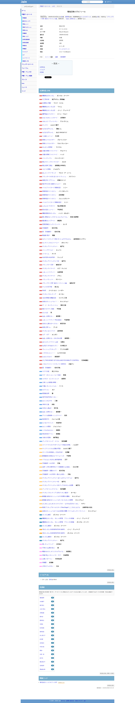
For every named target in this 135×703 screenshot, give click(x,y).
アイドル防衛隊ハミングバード (52, 415)
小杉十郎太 (46, 609)
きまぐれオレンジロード (49, 117)
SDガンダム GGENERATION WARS (53, 529)
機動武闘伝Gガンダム (49, 213)
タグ (23, 54)
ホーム (24, 10)
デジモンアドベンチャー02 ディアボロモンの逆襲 (57, 485)
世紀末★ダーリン (47, 434)
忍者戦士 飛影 (46, 103)
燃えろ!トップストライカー (50, 162)
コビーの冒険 (46, 169)
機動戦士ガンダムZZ (48, 106)
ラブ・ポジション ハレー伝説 (51, 375)
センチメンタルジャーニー (50, 242)
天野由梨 (46, 612)
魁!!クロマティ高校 (48, 309)
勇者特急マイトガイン (49, 191)
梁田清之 (46, 620)
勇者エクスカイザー (48, 140)
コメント (48, 57)
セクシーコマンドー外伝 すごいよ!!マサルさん (56, 239)
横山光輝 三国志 (47, 165)
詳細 (41, 57)
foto (23, 83)
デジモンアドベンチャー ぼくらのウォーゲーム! (57, 478)
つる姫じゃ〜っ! (47, 136)
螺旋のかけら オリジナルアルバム (52, 551)
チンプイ (45, 125)
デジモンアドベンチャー (49, 246)
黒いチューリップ (47, 544)
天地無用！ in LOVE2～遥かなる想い (53, 474)
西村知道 (46, 631)
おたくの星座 (46, 426)
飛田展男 (46, 597)
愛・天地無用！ (47, 367)
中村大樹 (46, 646)
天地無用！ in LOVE (48, 463)
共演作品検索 (25, 42)
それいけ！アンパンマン (49, 121)
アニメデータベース (27, 64)
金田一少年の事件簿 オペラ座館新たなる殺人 (56, 467)
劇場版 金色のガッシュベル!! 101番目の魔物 (55, 496)
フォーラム (25, 68)
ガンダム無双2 (46, 525)
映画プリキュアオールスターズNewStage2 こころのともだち (61, 507)
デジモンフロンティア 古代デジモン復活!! (55, 492)
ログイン (109, 2)
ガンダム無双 (46, 514)
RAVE (44, 290)
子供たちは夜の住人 (48, 548)
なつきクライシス (47, 423)
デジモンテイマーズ (48, 268)
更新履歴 (63, 57)
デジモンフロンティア (49, 294)
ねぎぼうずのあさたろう (49, 345)
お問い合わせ (70, 700)
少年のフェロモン (47, 566)
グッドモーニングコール (49, 489)
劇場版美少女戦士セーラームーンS (53, 456)
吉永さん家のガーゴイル (49, 323)
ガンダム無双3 (46, 536)
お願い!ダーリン (47, 559)
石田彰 (46, 624)
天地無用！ (45, 228)
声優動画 (24, 33)
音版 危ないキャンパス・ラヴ (51, 555)
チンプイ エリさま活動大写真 (51, 448)
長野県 (67, 16)
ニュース (24, 87)
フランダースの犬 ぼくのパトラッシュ (54, 176)
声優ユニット (25, 24)
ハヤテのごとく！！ (48, 353)
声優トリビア (25, 36)
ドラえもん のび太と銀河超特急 (52, 459)
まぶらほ (45, 312)
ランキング (25, 51)
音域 (50, 579)
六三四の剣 (45, 99)
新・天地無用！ (47, 231)
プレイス (24, 79)
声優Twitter (25, 30)
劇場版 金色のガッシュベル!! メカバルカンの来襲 (57, 500)
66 (62, 16)
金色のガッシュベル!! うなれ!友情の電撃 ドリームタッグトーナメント (64, 511)
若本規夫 (46, 643)
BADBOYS (45, 419)
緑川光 (46, 658)
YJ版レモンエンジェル (49, 386)
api (85, 700)
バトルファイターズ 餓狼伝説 (51, 187)
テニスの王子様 (47, 287)
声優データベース (27, 14)
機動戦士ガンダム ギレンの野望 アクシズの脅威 (58, 518)
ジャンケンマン (47, 158)
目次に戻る (111, 569)
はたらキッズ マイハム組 (50, 342)
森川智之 (46, 605)
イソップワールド (47, 250)
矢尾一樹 (46, 654)
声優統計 (24, 48)
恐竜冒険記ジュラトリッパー (51, 224)
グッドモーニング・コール (50, 441)
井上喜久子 (46, 635)
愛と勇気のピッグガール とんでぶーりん (55, 217)
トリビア (42, 69)
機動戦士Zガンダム (48, 95)
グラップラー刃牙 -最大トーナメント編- (54, 283)
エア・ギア (45, 334)
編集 (56, 57)
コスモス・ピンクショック (50, 378)
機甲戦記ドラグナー (48, 114)
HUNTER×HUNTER (48, 257)
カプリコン (45, 389)
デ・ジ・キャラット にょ (50, 305)
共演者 (42, 72)
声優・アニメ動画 (27, 75)
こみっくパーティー (48, 272)
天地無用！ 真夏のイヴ (49, 470)
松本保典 (46, 628)
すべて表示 (111, 673)
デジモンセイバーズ (48, 331)
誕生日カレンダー (26, 21)
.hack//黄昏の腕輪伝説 (49, 298)
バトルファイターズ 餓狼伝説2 (51, 202)
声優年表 (24, 45)
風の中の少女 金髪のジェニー (51, 184)
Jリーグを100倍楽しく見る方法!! (52, 452)
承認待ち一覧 (25, 61)
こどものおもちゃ (47, 430)
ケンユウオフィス (86, 16)
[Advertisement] (28, 121)
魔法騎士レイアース (48, 220)
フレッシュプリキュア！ (49, 349)
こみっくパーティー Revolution (51, 320)
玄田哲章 (46, 665)
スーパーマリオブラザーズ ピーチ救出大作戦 (56, 445)
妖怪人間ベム (46, 327)
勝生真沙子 (46, 661)
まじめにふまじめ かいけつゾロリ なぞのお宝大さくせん (60, 503)
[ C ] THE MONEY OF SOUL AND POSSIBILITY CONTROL (60, 360)
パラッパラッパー (47, 279)
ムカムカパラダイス (48, 206)
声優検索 (24, 17)
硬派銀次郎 (45, 393)
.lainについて (79, 700)
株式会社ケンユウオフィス (47, 682)
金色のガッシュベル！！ (49, 301)
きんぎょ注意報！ (47, 147)
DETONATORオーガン (49, 397)
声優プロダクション (27, 27)
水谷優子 (46, 601)
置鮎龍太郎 (46, 669)
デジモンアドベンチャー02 (50, 261)
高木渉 (46, 616)
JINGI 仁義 (45, 404)
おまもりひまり (47, 356)
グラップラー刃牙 (47, 264)
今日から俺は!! (46, 408)
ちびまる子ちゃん (47, 128)
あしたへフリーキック (49, 173)
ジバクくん (45, 253)
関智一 (46, 650)
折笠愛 (46, 639)
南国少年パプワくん (48, 180)
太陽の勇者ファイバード (49, 151)
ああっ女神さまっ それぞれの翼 (52, 338)
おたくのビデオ (47, 400)
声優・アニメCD (26, 72)
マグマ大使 (45, 371)
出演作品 (42, 67)
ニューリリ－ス (26, 57)
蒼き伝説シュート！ (48, 209)
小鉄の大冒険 (46, 437)
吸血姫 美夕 (46, 235)
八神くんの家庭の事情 (49, 382)
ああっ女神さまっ (71, 18)
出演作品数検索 (26, 39)
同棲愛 (44, 562)
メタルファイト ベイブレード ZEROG (54, 364)
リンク (24, 91)
